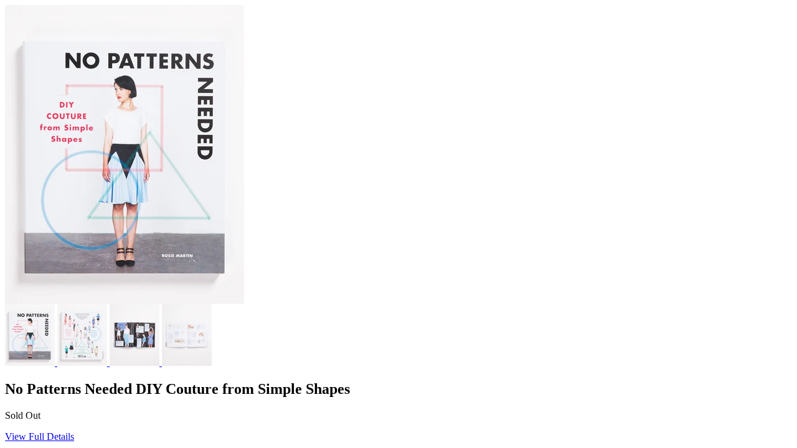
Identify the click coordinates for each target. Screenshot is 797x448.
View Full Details (39, 436)
